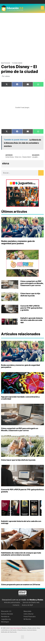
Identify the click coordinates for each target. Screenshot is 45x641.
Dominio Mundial (7, 614)
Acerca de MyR (27, 605)
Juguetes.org (6, 619)
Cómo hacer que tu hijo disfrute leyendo (30, 294)
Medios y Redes (36, 600)
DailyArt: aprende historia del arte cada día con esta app (31, 320)
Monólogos (5, 622)
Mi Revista (27, 619)
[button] (42, 8)
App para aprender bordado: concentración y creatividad (20, 398)
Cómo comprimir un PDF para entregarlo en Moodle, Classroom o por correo (32, 283)
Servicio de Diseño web (31, 602)
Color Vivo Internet (15, 628)
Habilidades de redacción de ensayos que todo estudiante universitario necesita (21, 554)
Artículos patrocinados (12, 602)
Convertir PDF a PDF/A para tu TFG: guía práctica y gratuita (31, 308)
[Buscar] (41, 173)
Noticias (5, 63)
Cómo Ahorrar (28, 614)
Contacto (16, 605)
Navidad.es (5, 616)
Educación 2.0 (6, 611)
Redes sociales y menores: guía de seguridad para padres (18, 242)
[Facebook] (21, 2)
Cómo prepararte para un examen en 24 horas (20, 584)
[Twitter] (24, 2)
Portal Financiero (29, 616)
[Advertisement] (22, 36)
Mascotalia (27, 611)
